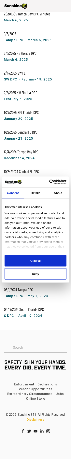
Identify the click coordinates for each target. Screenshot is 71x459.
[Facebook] (23, 431)
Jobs (60, 394)
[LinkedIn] (42, 431)
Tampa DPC (13, 40)
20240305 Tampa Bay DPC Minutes (27, 14)
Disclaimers (35, 419)
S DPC (9, 315)
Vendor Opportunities (35, 389)
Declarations (47, 384)
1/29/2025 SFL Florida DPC (21, 112)
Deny (35, 273)
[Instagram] (48, 431)
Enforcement (24, 384)
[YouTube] (35, 431)
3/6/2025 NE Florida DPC (20, 53)
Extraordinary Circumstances (29, 394)
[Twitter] (29, 431)
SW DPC (10, 79)
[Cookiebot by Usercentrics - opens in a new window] (50, 182)
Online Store (35, 398)
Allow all (35, 260)
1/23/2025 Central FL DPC (20, 132)
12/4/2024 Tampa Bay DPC (21, 152)
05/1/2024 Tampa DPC (18, 290)
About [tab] (58, 193)
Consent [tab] (13, 193)
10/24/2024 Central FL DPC (21, 171)
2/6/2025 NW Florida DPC (20, 93)
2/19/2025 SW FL (14, 73)
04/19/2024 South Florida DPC (24, 309)
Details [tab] (35, 193)
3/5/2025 (10, 34)
